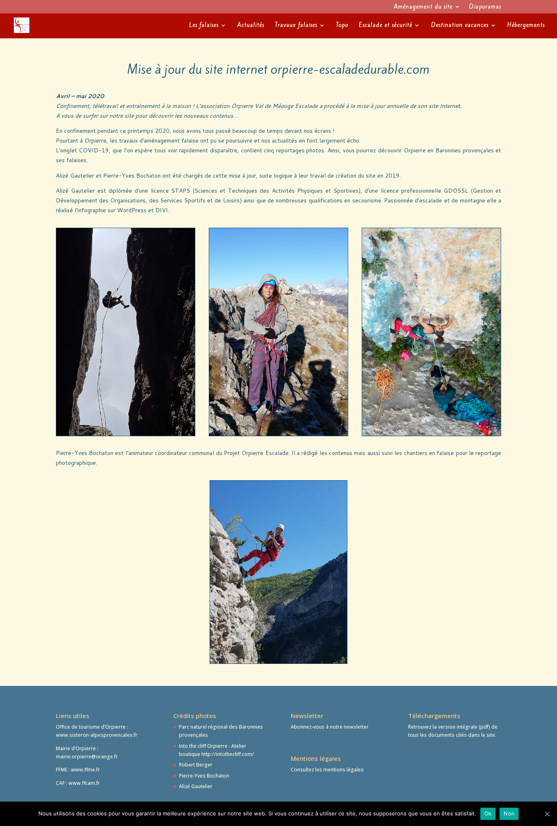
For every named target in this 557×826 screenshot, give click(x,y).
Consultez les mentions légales (328, 769)
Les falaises (204, 25)
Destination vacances (459, 25)
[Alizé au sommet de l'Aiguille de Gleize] (278, 433)
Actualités (250, 25)
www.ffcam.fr (84, 783)
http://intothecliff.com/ (227, 754)
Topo (342, 25)
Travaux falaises (296, 25)
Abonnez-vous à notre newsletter (330, 726)
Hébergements (526, 25)
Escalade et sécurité (385, 25)
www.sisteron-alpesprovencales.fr (96, 735)
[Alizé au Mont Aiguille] (125, 433)
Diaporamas (485, 7)
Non (509, 813)
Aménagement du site (423, 7)
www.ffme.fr (85, 769)
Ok (488, 813)
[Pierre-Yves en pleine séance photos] (279, 661)
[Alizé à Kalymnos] (431, 433)
